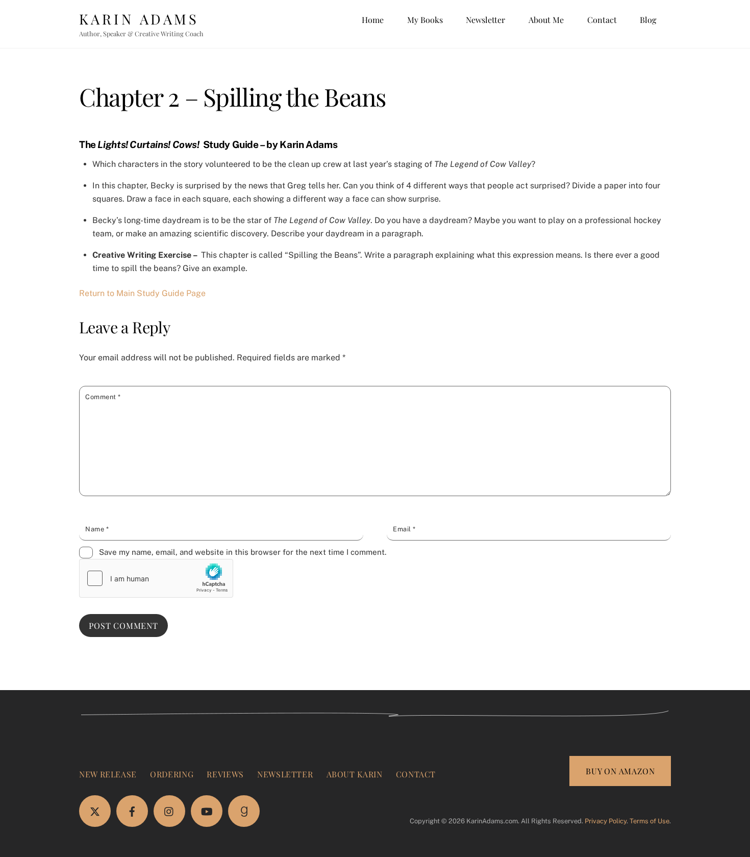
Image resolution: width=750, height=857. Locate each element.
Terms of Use (649, 821)
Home (373, 19)
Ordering (171, 774)
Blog (648, 19)
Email (404, 529)
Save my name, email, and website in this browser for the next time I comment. (242, 552)
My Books (425, 19)
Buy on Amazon (620, 771)
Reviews (225, 774)
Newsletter (485, 19)
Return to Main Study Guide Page (142, 293)
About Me (546, 19)
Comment (103, 397)
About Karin (355, 774)
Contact (602, 19)
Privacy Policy (606, 821)
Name (97, 529)
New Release (108, 774)
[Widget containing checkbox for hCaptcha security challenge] (156, 578)
